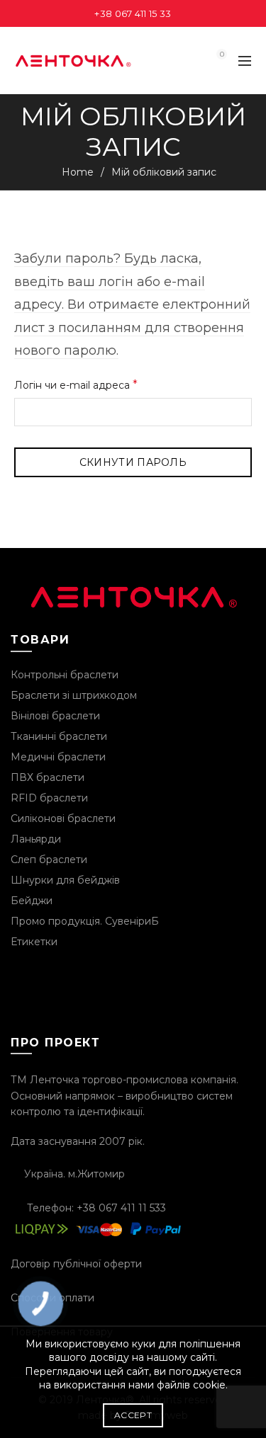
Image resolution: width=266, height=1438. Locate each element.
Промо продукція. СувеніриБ (85, 921)
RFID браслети (49, 798)
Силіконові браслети (63, 818)
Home (78, 172)
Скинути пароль (133, 462)
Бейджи (31, 900)
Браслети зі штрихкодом (74, 695)
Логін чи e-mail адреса (107, 384)
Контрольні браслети (64, 674)
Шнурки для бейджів (65, 880)
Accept (133, 1415)
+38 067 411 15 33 (132, 13)
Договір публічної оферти (76, 1263)
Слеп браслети (49, 859)
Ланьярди (36, 839)
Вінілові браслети (55, 715)
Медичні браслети (58, 757)
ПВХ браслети (47, 777)
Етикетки (34, 941)
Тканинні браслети (59, 736)
